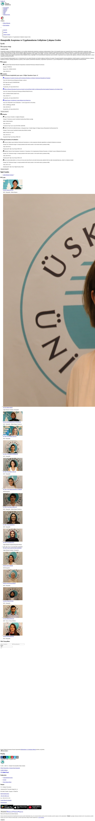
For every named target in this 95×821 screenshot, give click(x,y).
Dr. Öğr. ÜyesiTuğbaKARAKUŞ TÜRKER (12, 489)
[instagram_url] (3, 772)
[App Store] (20, 808)
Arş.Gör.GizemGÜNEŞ (8, 601)
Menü (3, 20)
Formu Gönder (4, 750)
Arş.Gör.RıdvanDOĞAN (8, 618)
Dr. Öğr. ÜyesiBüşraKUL (8, 542)
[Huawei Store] (34, 808)
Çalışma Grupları (6, 34)
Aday (4, 13)
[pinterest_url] (6, 772)
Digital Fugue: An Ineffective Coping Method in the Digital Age (17, 100)
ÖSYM (4, 779)
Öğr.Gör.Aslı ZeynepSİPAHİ (9, 583)
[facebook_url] (1, 772)
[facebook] (2, 757)
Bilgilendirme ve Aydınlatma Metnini (28, 749)
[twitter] (4, 757)
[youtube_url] (4, 772)
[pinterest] (12, 757)
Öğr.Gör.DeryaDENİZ (8, 565)
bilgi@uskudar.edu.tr (5, 793)
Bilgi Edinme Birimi (7, 782)
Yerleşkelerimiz (4, 802)
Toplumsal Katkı (6, 14)
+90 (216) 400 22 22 (5, 795)
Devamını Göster (4, 111)
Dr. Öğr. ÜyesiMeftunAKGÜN (9, 436)
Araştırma (5, 10)
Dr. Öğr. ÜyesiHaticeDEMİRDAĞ (10, 454)
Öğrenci (4, 11)
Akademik (5, 8)
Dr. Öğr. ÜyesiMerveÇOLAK (9, 471)
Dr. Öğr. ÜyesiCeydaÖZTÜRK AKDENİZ (12, 548)
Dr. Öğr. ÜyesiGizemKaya (9, 524)
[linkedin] (7, 757)
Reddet (68, 816)
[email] (17, 757)
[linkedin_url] (7, 772)
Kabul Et (2, 819)
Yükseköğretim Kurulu (8, 777)
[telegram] (14, 757)
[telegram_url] (5, 772)
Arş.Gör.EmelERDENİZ (8, 636)
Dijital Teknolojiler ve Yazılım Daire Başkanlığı (10, 768)
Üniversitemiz (6, 7)
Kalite (4, 12)
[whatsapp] (9, 757)
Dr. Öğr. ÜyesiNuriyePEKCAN (10, 507)
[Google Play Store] (7, 808)
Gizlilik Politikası (4, 770)
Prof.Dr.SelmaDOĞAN (8, 190)
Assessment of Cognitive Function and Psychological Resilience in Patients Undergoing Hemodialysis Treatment (27, 78)
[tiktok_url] (8, 772)
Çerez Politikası (41, 817)
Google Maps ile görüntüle (6, 800)
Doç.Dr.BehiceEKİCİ (8, 407)
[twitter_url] (2, 772)
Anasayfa (5, 29)
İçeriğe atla (3, 1)
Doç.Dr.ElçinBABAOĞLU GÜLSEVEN (12, 422)
